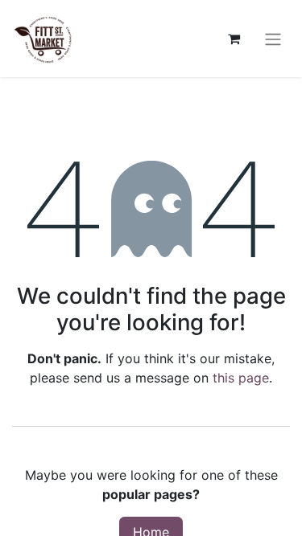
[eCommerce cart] (233, 39)
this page (241, 378)
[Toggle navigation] (273, 38)
